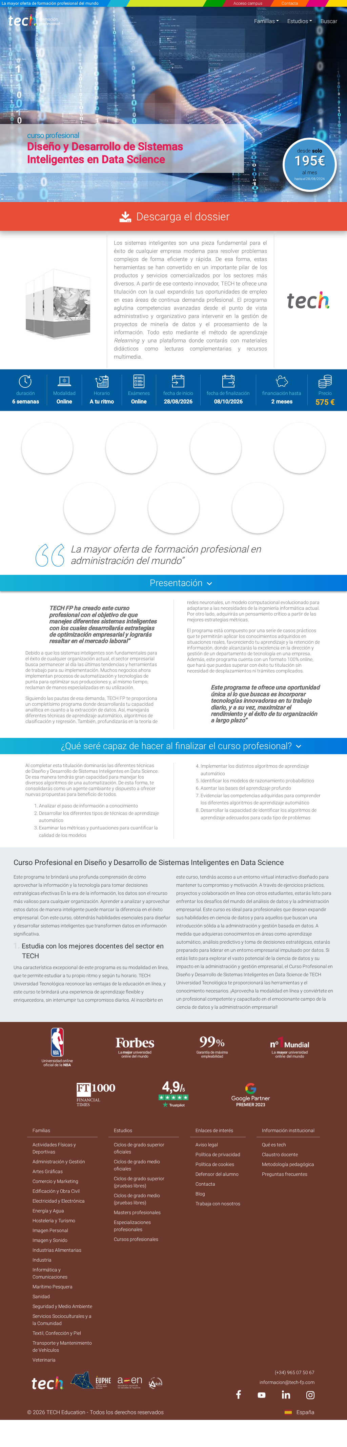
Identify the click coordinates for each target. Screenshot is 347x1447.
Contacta (290, 3)
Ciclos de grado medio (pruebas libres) (137, 1199)
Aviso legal (207, 1144)
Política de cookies (215, 1164)
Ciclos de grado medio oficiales (137, 1165)
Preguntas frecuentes (284, 1174)
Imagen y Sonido (50, 1240)
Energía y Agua (48, 1210)
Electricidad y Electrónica (59, 1201)
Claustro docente (280, 1154)
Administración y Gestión (59, 1161)
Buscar (329, 21)
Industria (42, 1260)
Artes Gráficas (48, 1171)
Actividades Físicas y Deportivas (54, 1148)
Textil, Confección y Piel (57, 1333)
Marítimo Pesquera (53, 1286)
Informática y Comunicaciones (50, 1273)
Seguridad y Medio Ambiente (62, 1306)
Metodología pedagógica (288, 1164)
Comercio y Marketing (55, 1181)
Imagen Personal (50, 1230)
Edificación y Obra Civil (56, 1191)
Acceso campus (247, 3)
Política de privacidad (218, 1154)
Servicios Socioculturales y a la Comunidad (62, 1319)
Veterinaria (44, 1360)
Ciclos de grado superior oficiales (139, 1148)
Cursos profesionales (136, 1239)
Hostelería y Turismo (54, 1220)
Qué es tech (274, 1144)
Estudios (297, 21)
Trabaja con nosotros (218, 1203)
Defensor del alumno (217, 1174)
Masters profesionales (137, 1212)
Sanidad (41, 1296)
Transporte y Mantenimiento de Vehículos (62, 1346)
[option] (173, 104)
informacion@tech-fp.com (287, 1382)
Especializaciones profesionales (132, 1226)
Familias (264, 21)
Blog (200, 1194)
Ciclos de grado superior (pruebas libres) (139, 1182)
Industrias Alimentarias (57, 1250)
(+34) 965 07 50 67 (294, 1372)
